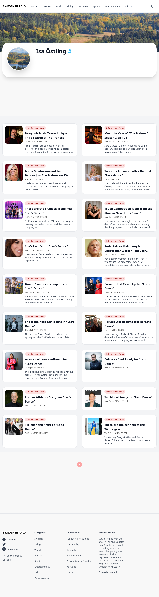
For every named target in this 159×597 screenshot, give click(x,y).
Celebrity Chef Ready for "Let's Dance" (125, 362)
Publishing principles (78, 538)
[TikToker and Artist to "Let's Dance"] (14, 426)
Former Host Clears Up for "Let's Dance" (127, 286)
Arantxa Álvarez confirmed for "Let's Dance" (46, 362)
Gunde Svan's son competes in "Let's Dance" (46, 286)
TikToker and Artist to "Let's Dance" (44, 427)
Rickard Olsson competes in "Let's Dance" (128, 324)
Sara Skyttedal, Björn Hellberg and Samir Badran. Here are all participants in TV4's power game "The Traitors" (125, 148)
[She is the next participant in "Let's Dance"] (14, 323)
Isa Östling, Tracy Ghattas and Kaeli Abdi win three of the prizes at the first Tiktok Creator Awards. (127, 440)
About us (71, 566)
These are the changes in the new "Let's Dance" (48, 211)
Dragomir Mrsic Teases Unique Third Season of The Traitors (46, 135)
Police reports (41, 577)
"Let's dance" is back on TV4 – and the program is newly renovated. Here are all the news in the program (49, 224)
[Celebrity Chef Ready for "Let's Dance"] (93, 361)
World (59, 6)
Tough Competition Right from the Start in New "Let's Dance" (128, 211)
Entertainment (112, 6)
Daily (37, 572)
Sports (96, 6)
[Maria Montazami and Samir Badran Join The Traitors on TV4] (14, 172)
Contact (71, 572)
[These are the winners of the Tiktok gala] (93, 426)
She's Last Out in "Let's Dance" (46, 246)
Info (127, 6)
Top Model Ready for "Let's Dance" (128, 397)
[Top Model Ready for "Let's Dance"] (93, 398)
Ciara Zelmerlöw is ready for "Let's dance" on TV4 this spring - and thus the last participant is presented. (49, 257)
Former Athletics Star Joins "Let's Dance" (48, 399)
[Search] (153, 6)
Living (70, 6)
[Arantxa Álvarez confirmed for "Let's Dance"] (14, 361)
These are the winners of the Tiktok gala (124, 427)
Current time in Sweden (79, 561)
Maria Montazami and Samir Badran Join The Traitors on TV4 (47, 173)
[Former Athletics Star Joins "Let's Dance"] (14, 398)
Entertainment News (35, 128)
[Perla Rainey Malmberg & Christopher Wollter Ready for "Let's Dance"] (93, 248)
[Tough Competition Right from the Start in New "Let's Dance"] (93, 210)
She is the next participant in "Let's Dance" (49, 324)
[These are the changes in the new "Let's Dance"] (14, 210)
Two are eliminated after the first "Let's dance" (127, 173)
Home (34, 6)
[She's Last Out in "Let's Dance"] (14, 248)
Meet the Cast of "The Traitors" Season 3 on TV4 (126, 135)
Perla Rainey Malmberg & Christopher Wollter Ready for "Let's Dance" (125, 248)
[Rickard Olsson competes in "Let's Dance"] (93, 323)
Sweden (46, 6)
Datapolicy (72, 549)
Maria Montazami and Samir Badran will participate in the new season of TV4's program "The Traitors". (49, 186)
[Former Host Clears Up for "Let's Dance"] (93, 285)
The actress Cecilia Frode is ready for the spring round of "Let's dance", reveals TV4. (47, 336)
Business (83, 6)
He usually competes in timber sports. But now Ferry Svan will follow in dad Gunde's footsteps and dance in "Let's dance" (49, 299)
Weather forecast (75, 555)
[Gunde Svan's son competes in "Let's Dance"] (14, 285)
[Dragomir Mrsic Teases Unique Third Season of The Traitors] (14, 135)
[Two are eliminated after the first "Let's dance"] (93, 172)
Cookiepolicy (73, 544)
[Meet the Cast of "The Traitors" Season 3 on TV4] (93, 135)
